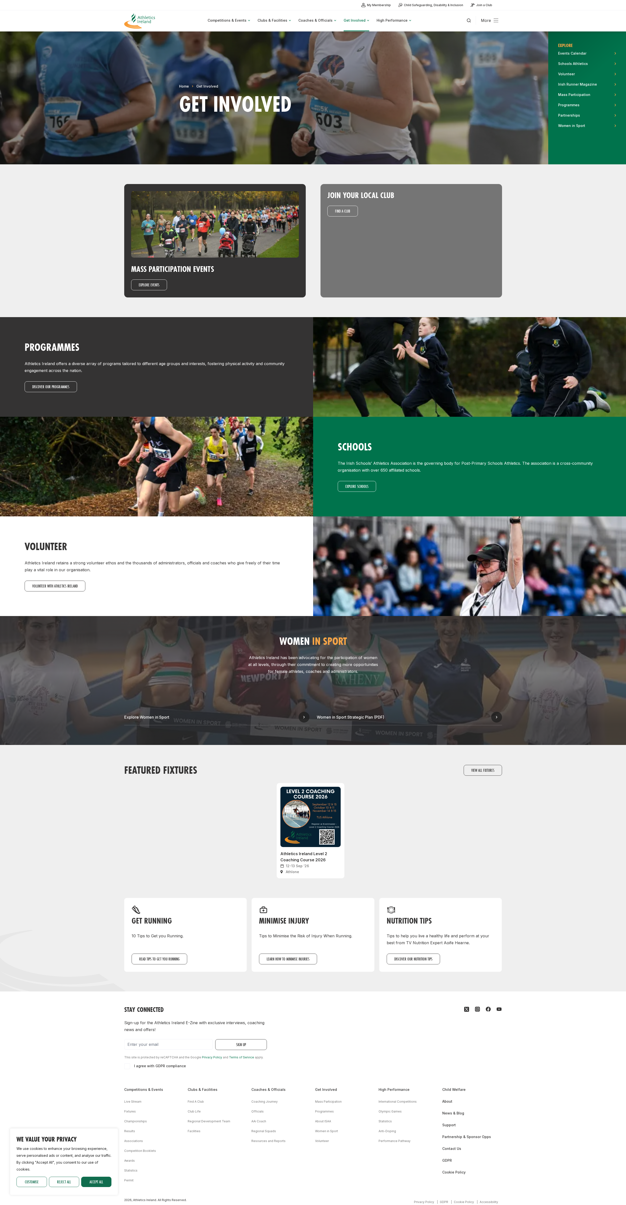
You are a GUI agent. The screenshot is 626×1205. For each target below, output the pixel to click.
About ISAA (323, 1121)
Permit (129, 1180)
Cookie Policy (454, 1172)
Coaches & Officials (268, 1089)
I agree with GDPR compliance (160, 1066)
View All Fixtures (482, 770)
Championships (135, 1121)
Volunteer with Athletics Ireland (55, 586)
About (447, 1101)
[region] (64, 1161)
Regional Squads (263, 1131)
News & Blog (453, 1113)
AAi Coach (258, 1121)
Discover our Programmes (50, 386)
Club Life (194, 1111)
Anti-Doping (387, 1131)
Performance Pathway (395, 1141)
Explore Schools (356, 486)
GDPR (447, 1160)
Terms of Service (241, 1057)
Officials (257, 1111)
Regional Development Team (209, 1121)
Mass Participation (328, 1101)
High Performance (394, 1089)
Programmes (324, 1111)
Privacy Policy (212, 1057)
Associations (133, 1141)
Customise (32, 1182)
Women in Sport (326, 1131)
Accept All (96, 1182)
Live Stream (132, 1101)
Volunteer (322, 1141)
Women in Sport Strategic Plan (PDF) (350, 717)
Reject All (64, 1182)
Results (129, 1131)
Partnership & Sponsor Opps (466, 1137)
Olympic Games (390, 1111)
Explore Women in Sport (146, 717)
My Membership (379, 5)
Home (184, 86)
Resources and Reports (268, 1141)
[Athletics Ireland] (140, 20)
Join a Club (484, 5)
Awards (129, 1160)
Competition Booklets (140, 1151)
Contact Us (451, 1148)
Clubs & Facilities (202, 1089)
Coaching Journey (264, 1101)
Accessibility (489, 1202)
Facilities (194, 1131)
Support (449, 1125)
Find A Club (196, 1101)
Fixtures (130, 1111)
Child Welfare (454, 1089)
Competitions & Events (143, 1089)
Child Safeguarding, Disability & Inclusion (433, 5)
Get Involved (207, 86)
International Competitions (398, 1101)
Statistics (130, 1170)
